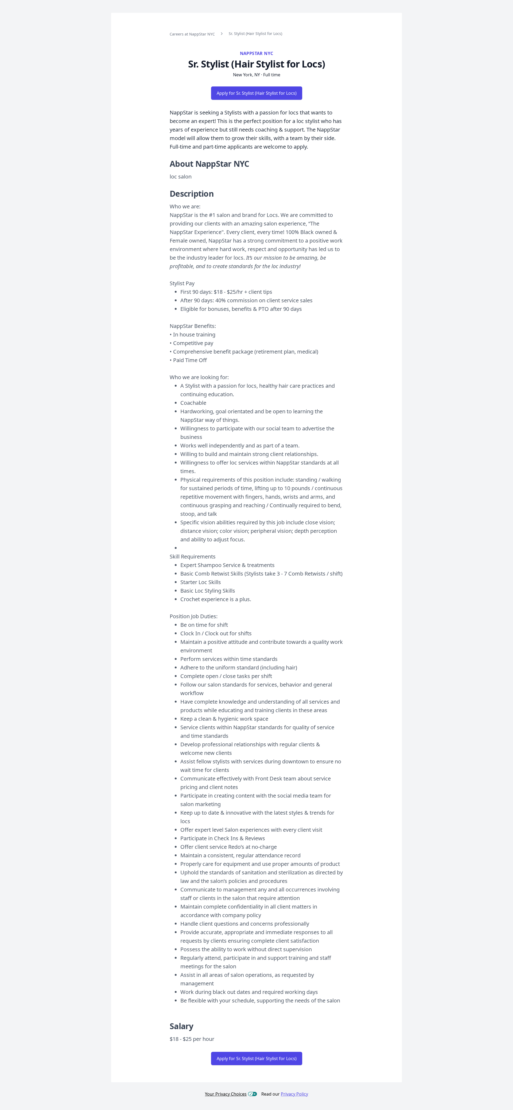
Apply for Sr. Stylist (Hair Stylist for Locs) (257, 93)
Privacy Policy (294, 1094)
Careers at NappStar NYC (192, 34)
